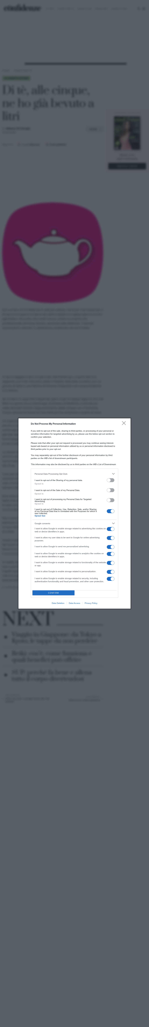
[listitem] (74, 473)
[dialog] (74, 513)
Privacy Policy (91, 603)
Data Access (74, 603)
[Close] (125, 424)
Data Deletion (58, 603)
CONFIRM (53, 593)
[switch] (110, 480)
